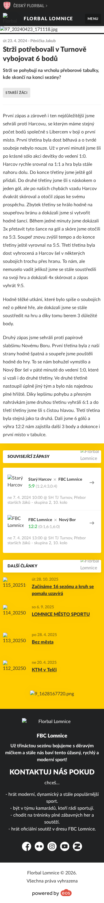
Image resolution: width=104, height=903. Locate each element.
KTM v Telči (44, 670)
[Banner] (52, 693)
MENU (93, 19)
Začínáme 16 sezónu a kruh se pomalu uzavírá (63, 590)
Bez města (42, 642)
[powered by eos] (52, 892)
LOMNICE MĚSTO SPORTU (61, 614)
